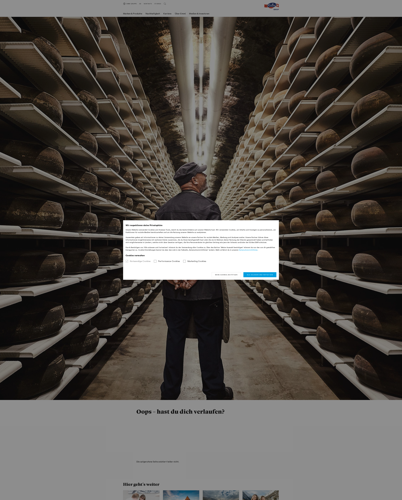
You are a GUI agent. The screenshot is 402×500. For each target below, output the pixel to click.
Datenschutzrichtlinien (248, 250)
